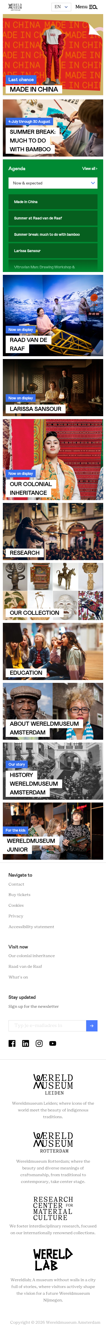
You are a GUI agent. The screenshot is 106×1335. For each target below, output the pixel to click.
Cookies (16, 906)
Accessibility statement (31, 927)
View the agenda (90, 168)
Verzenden (92, 1025)
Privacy (15, 916)
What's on (18, 977)
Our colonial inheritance (31, 956)
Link (53, 55)
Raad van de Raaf (25, 967)
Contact (16, 884)
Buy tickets (19, 895)
